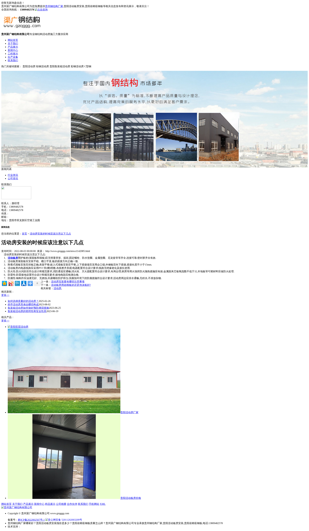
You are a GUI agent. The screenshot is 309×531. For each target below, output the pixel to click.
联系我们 (13, 60)
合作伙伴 (72, 504)
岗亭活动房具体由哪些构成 (23, 304)
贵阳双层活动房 (19, 326)
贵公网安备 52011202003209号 (65, 519)
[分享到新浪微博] (11, 283)
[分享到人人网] (24, 283)
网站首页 (13, 40)
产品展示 (13, 46)
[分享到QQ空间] (4, 283)
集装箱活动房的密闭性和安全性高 (27, 311)
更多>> (5, 295)
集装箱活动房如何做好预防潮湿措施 (28, 307)
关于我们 (13, 43)
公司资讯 (13, 178)
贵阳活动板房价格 (130, 498)
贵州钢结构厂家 (54, 6)
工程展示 (13, 53)
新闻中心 (13, 50)
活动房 (57, 288)
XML (103, 504)
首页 (24, 233)
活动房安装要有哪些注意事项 (67, 281)
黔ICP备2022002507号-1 (31, 519)
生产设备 (13, 57)
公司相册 (61, 504)
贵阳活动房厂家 (129, 412)
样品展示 (50, 504)
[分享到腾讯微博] (17, 283)
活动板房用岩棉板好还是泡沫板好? (71, 285)
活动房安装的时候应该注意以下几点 (50, 233)
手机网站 (94, 504)
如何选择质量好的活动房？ (23, 301)
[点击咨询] (41, 9)
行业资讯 (13, 175)
